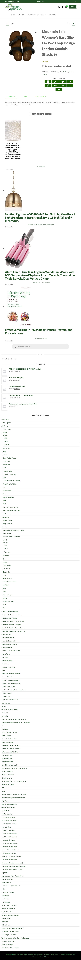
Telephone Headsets (8, 908)
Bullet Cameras (6, 533)
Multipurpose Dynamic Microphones (13, 797)
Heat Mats (4, 729)
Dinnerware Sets (6, 660)
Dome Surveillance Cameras (10, 673)
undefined (4, 922)
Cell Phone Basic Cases (9, 618)
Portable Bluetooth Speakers (10, 850)
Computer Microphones (9, 644)
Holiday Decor (6, 735)
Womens (7, 552)
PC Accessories (6, 814)
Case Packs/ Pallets (9, 458)
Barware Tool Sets (7, 520)
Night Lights (5, 801)
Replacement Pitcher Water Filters (12, 876)
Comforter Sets (6, 634)
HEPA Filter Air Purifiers (9, 732)
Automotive (6, 448)
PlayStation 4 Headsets (9, 833)
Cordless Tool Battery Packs (10, 651)
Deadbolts (4, 657)
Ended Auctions (38, 224)
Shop (72, 7)
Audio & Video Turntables (9, 507)
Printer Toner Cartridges (9, 860)
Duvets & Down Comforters (10, 680)
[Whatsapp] (69, 85)
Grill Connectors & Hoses (9, 709)
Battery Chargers (7, 523)
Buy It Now (21, 15)
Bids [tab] (25, 96)
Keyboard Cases (6, 755)
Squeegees (5, 895)
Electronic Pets (6, 693)
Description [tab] (41, 96)
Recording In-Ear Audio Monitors (12, 869)
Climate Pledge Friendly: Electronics (13, 628)
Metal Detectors (6, 778)
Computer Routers (7, 647)
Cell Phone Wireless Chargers (11, 624)
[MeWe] (55, 85)
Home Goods (7, 471)
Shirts (3, 889)
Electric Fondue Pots (8, 687)
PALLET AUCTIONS (9, 484)
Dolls (3, 670)
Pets (4, 591)
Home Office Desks (7, 742)
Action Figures (6, 423)
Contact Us (52, 15)
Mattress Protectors (7, 775)
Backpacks (5, 517)
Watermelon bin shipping (12, 480)
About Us (40, 15)
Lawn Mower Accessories (9, 765)
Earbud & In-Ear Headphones (10, 683)
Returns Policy (63, 954)
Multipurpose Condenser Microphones (13, 794)
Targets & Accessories (8, 905)
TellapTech (46, 954)
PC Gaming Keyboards (8, 820)
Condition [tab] (11, 96)
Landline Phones (6, 758)
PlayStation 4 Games (8, 830)
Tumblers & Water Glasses (10, 915)
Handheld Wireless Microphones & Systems (15, 722)
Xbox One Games (7, 944)
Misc (43, 166)
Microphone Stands (7, 784)
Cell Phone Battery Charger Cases (12, 621)
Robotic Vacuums (7, 879)
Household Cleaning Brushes (10, 749)
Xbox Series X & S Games (10, 948)
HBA (45, 282)
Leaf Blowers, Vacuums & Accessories (14, 768)
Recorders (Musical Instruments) (12, 863)
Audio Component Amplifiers (10, 510)
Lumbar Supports (7, 771)
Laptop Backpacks (7, 762)
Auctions (30, 15)
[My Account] (62, 7)
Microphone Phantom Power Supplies (13, 781)
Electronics (6, 464)
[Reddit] (62, 81)
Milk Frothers (5, 788)
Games (3, 706)
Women (44, 74)
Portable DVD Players (8, 853)
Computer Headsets (8, 638)
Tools (4, 500)
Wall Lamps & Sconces (8, 935)
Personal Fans (6, 827)
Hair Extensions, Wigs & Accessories (13, 719)
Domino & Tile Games (8, 677)
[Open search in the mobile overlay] (40, 346)
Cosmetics (40, 282)
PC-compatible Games (8, 824)
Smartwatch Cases (7, 892)
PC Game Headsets (8, 817)
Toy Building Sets (7, 912)
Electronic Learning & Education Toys (13, 690)
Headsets (4, 726)
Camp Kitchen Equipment (9, 611)
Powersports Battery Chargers (11, 856)
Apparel (5, 435)
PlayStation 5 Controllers (9, 837)
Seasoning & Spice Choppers (10, 886)
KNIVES (5, 585)
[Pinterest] (48, 85)
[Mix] (62, 85)
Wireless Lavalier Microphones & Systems (15, 938)
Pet (4, 487)
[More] (59, 89)
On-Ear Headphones (8, 807)
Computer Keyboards (8, 641)
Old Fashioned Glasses (9, 804)
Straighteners (5, 902)
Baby (4, 451)
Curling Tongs (5, 654)
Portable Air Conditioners (9, 846)
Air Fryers (4, 426)
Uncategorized (6, 918)
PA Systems (5, 811)
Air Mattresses (6, 429)
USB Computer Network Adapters (12, 928)
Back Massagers (7, 514)
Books (42, 338)
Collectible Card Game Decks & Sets (13, 631)
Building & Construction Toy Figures (12, 530)
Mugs (3, 791)
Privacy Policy (54, 954)
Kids (5, 438)
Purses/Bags (7, 490)
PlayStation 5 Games (8, 840)
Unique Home (5, 925)
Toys (4, 504)
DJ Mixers (4, 664)
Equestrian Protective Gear (10, 700)
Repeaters (4, 873)
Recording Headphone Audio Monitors (13, 866)
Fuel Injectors (5, 703)
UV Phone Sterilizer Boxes (10, 931)
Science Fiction (6, 882)
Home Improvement (48, 224)
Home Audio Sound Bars (9, 739)
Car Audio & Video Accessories (11, 615)
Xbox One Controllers (8, 941)
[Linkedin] (69, 81)
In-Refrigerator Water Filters (10, 752)
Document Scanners (8, 667)
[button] (36, 32)
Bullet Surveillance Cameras (10, 537)
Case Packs (7, 565)
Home (13, 15)
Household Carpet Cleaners (10, 745)
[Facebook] (48, 81)
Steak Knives (5, 899)
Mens (6, 441)
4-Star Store (5, 419)
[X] (55, 81)
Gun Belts (4, 716)
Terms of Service (44, 957)
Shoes (71, 72)
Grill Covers (5, 713)
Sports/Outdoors (8, 497)
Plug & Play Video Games (9, 843)
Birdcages (4, 527)
